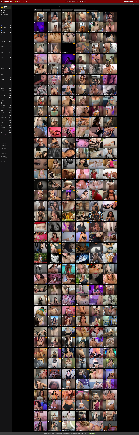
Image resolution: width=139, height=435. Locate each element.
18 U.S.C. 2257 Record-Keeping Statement (4, 157)
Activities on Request (67, 9)
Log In (136, 1)
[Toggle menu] (1, 1)
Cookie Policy (80, 433)
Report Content (3, 145)
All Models (2, 155)
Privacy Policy (3, 148)
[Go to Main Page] (8, 1)
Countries (46, 9)
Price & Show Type (56, 9)
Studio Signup (3, 153)
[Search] (77, 1)
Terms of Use (3, 150)
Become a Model (3, 151)
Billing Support (3, 143)
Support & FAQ (3, 142)
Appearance (38, 9)
